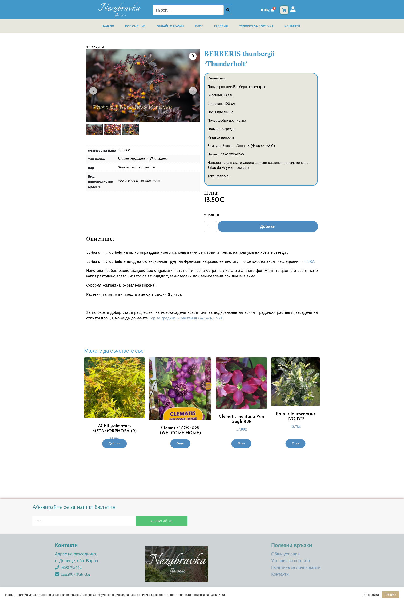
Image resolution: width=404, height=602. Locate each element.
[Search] (228, 10)
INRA (310, 262)
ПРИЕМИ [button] (390, 594)
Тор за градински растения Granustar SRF (186, 319)
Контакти (280, 574)
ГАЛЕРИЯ (221, 26)
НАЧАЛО (108, 26)
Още (180, 443)
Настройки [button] (371, 595)
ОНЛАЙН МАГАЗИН (170, 26)
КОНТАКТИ (292, 26)
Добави (267, 226)
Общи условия (285, 554)
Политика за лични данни (295, 567)
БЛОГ (199, 26)
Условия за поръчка (256, 26)
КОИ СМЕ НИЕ (135, 26)
